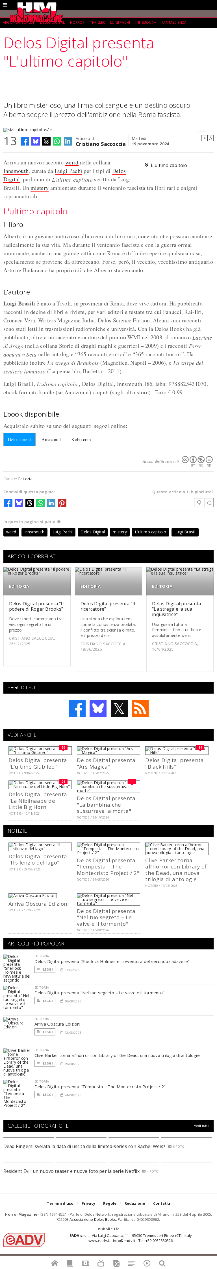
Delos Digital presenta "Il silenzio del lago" (37, 859)
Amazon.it (51, 439)
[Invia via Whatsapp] (57, 141)
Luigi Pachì (120, 22)
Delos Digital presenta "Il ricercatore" (108, 606)
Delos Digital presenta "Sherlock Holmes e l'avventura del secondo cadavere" (112, 961)
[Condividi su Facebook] (25, 141)
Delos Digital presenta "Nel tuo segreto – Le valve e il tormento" (106, 917)
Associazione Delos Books (93, 1219)
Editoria (25, 478)
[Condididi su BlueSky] (35, 141)
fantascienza (174, 22)
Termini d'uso (60, 1203)
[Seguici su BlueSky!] (98, 708)
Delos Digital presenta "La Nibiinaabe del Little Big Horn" (37, 800)
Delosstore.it (19, 439)
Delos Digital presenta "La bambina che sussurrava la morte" (106, 804)
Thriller (97, 22)
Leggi (47, 969)
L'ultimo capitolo (169, 165)
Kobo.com (81, 439)
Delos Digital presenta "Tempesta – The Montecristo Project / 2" (108, 866)
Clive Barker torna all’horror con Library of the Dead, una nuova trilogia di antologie (176, 870)
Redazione (135, 1203)
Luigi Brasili (185, 532)
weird (72, 162)
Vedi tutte (202, 1125)
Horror (77, 22)
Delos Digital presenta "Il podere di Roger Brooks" (36, 606)
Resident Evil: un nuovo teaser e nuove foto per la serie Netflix (72, 1171)
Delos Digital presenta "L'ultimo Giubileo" (37, 763)
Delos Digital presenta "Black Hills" (174, 763)
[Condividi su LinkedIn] (68, 141)
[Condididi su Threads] (46, 141)
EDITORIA (19, 586)
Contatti (161, 1203)
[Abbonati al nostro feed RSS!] (140, 708)
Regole (109, 1203)
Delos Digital (93, 532)
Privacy (88, 1203)
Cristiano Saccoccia (101, 143)
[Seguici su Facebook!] (77, 708)
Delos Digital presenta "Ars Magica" (106, 763)
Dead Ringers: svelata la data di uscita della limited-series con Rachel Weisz (84, 1146)
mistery (40, 188)
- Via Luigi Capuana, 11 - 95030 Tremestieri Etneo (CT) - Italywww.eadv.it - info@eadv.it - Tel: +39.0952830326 (131, 1238)
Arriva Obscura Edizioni (38, 903)
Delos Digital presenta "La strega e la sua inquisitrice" (176, 609)
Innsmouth (145, 22)
